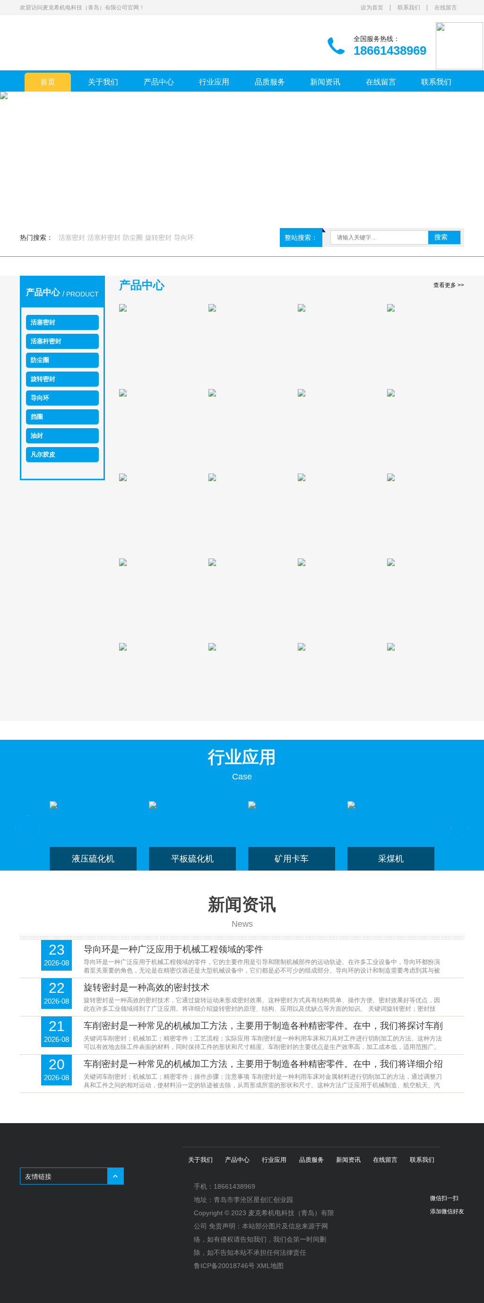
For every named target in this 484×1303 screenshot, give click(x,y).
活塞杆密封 (104, 237)
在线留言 (445, 7)
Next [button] (456, 827)
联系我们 (409, 7)
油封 (37, 435)
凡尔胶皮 (43, 454)
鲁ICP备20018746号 (224, 1265)
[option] (93, 836)
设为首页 (372, 7)
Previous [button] (27, 827)
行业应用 (214, 82)
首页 (47, 82)
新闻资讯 (325, 82)
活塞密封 (72, 237)
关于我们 (103, 82)
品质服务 (270, 82)
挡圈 (37, 416)
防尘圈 (133, 237)
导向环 (184, 237)
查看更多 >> (448, 285)
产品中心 (159, 82)
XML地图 (270, 1265)
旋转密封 (158, 237)
